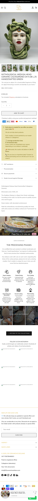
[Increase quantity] (10, 105)
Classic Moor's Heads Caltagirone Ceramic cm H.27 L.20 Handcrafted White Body (18, 493)
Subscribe (19, 435)
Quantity (4, 102)
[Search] (6, 8)
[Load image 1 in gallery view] (19, 37)
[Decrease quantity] (3, 105)
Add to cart (19, 113)
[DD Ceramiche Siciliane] (19, 7)
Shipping (12, 97)
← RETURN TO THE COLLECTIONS (19, 333)
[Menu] (2, 8)
